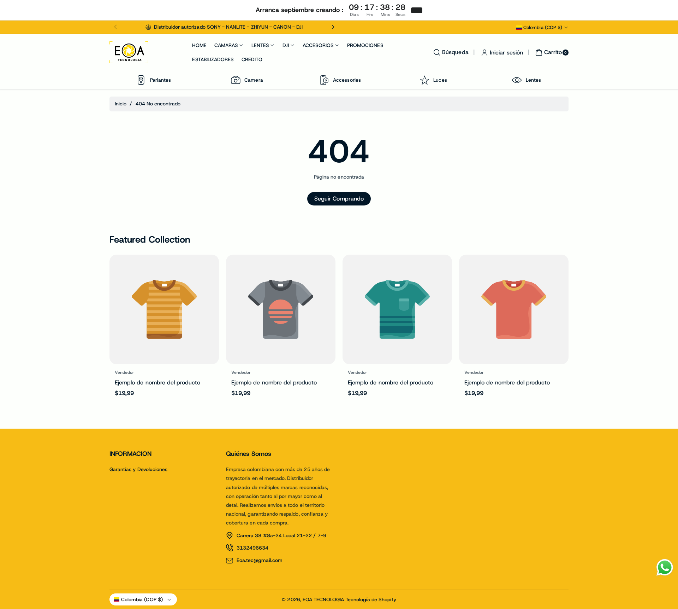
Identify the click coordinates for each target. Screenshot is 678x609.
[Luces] (424, 80)
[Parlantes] (141, 80)
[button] (115, 27)
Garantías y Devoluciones (138, 469)
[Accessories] (324, 80)
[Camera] (235, 80)
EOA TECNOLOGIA (323, 599)
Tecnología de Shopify (371, 599)
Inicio (120, 103)
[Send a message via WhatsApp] (664, 567)
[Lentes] (517, 80)
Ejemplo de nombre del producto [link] (158, 382)
